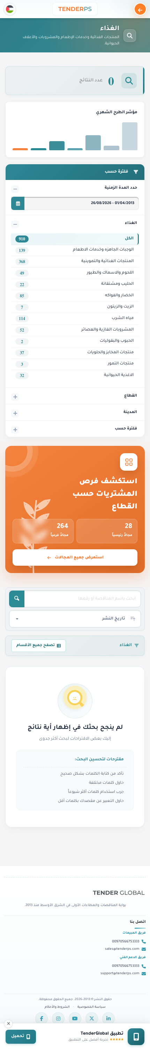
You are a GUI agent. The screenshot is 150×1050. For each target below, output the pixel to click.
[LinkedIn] (108, 1018)
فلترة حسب (126, 429)
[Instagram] (58, 1018)
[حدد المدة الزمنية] (17, 203)
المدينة (130, 412)
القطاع (130, 396)
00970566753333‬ (125, 942)
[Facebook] (41, 1018)
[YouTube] (75, 1018)
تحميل (17, 1036)
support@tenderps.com (119, 974)
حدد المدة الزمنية (121, 188)
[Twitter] (91, 1018)
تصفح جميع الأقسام (35, 645)
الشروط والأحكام (57, 1007)
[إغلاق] (8, 1024)
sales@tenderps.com (122, 949)
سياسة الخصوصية (91, 1007)
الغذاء (131, 223)
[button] (9, 9)
